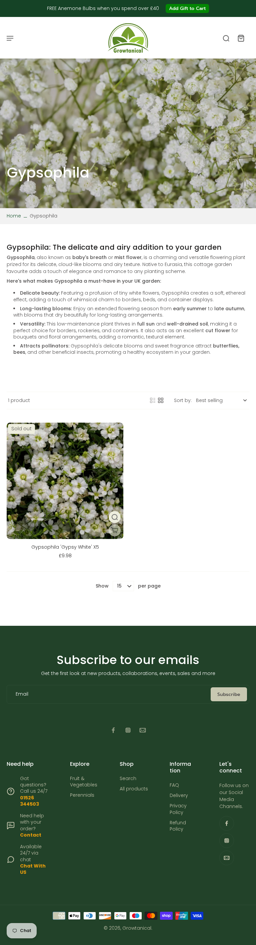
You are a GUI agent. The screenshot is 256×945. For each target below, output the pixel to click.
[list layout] (153, 400)
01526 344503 (29, 800)
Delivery (179, 795)
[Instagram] (128, 730)
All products (134, 789)
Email (22, 694)
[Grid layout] (161, 400)
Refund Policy (178, 826)
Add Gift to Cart (187, 8)
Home (14, 215)
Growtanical (136, 928)
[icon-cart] (240, 38)
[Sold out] (115, 530)
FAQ (174, 785)
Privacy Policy (178, 809)
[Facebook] (113, 730)
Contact (30, 835)
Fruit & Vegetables (83, 781)
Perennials (82, 795)
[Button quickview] (115, 517)
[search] (226, 38)
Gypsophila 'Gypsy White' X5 (65, 547)
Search (128, 778)
